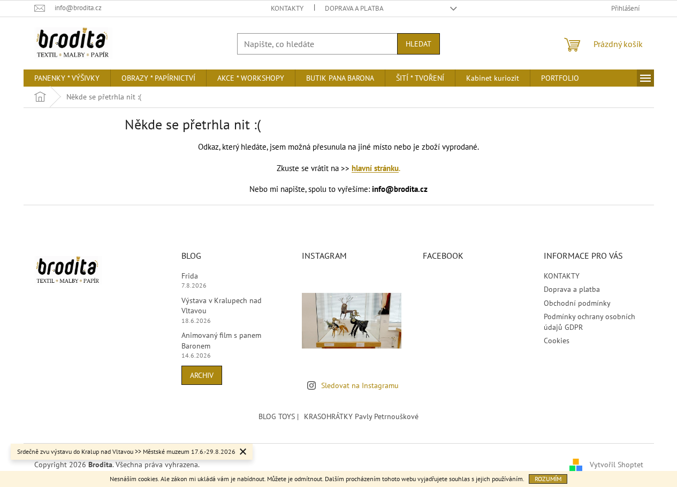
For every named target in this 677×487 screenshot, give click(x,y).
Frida (189, 276)
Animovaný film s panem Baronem (221, 340)
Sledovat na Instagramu (360, 385)
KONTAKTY (287, 8)
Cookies (556, 340)
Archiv (202, 375)
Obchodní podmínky (577, 303)
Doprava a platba (354, 8)
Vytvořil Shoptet (616, 464)
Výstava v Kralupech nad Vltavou (221, 305)
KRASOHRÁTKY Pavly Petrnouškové (361, 416)
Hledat (418, 44)
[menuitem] (67, 78)
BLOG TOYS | (278, 416)
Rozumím (548, 479)
